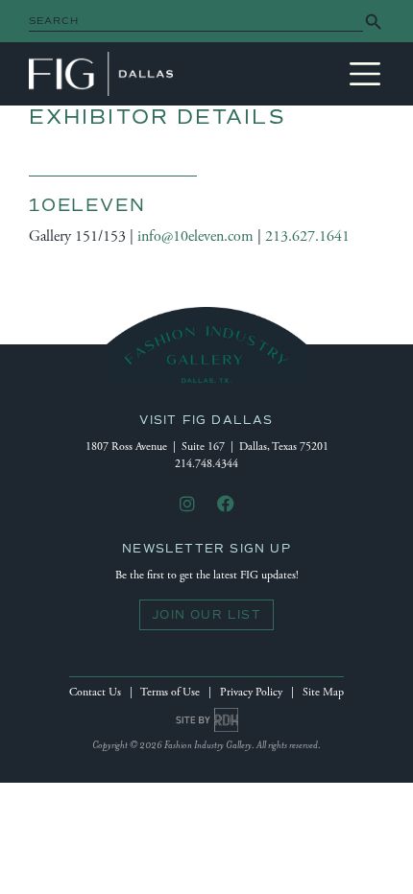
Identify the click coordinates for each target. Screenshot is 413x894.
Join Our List (206, 615)
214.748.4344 (206, 464)
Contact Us (95, 692)
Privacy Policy (251, 692)
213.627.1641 (307, 236)
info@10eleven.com (195, 236)
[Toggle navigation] (365, 74)
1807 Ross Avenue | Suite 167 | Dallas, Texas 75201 (206, 446)
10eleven (87, 205)
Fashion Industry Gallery (101, 74)
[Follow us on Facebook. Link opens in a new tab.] (225, 505)
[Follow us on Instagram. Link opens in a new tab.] (187, 505)
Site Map (323, 692)
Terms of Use (170, 692)
